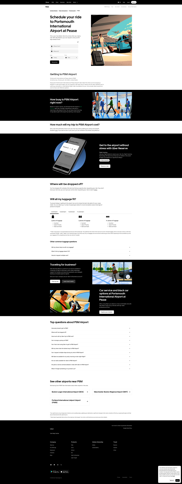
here (56, 130)
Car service (123, 6)
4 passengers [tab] (71, 211)
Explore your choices (106, 312)
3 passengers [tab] (63, 211)
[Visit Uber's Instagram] (57, 464)
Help (124, 2)
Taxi (112, 6)
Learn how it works (69, 281)
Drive (57, 2)
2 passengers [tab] (54, 211)
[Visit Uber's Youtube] (54, 464)
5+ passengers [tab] (80, 211)
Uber (47, 2)
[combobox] (53, 46)
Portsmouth (72, 10)
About (74, 2)
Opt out (172, 480)
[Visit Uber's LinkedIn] (51, 464)
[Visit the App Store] (64, 471)
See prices (54, 62)
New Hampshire (63, 10)
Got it (177, 480)
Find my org (55, 281)
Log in (128, 2)
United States (54, 10)
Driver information (132, 6)
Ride (53, 2)
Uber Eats (69, 2)
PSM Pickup (107, 6)
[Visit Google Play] (54, 471)
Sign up (134, 2)
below (95, 190)
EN (120, 2)
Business (62, 2)
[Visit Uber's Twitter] (61, 464)
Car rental (117, 6)
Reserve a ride (105, 166)
